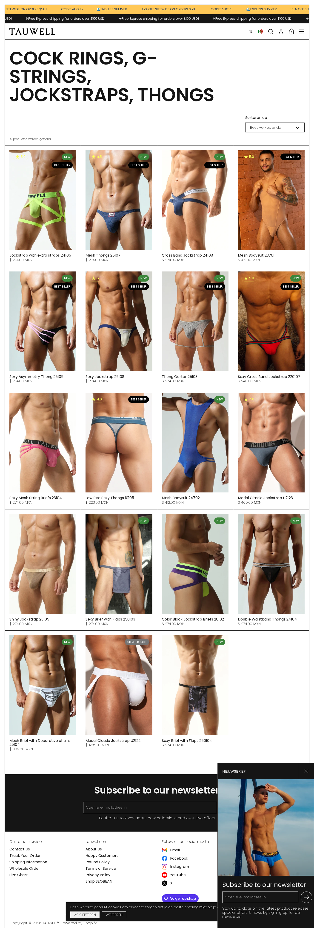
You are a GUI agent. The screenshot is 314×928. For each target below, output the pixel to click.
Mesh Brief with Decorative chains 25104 (43, 693)
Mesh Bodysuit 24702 (195, 448)
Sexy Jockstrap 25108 (119, 327)
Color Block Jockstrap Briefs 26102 (195, 570)
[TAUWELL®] (32, 31)
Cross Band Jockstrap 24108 (195, 206)
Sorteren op (256, 118)
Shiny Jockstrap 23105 (43, 570)
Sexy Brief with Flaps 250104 (195, 693)
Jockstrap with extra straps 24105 (43, 206)
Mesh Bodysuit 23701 (271, 206)
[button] (250, 31)
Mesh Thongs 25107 (119, 206)
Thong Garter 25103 (195, 327)
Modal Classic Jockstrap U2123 (271, 448)
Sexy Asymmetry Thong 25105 (43, 327)
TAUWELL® (51, 923)
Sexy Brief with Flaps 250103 (119, 570)
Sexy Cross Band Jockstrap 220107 (271, 327)
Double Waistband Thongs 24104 (271, 570)
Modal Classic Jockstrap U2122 (119, 693)
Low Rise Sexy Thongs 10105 (119, 448)
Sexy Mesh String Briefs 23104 (43, 448)
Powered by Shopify (78, 923)
